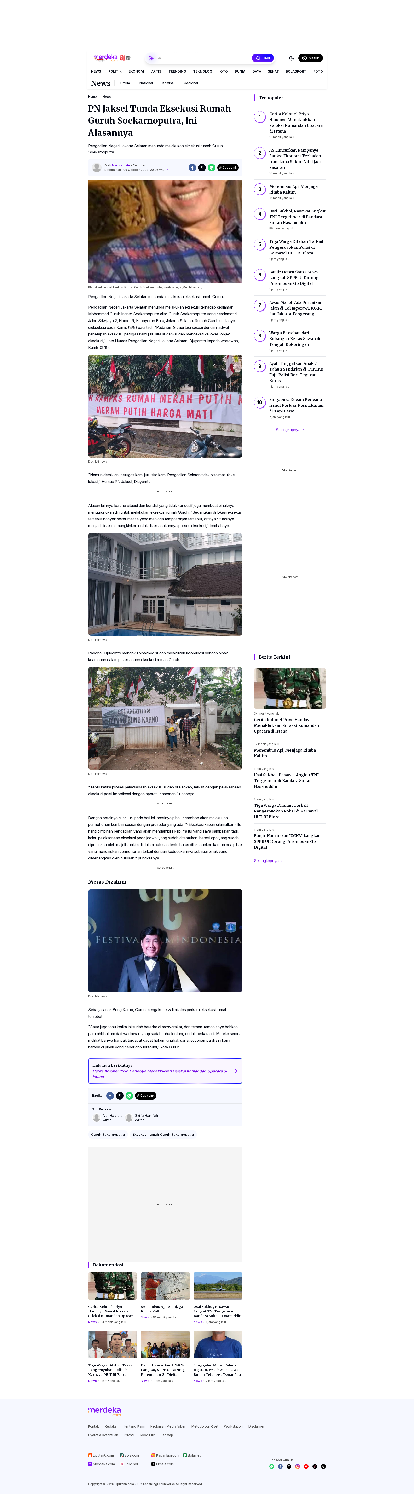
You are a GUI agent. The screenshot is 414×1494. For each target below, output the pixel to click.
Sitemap (167, 1435)
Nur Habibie (121, 165)
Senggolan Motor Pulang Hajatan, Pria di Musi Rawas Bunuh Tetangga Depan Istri (218, 1370)
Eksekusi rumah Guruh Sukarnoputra (163, 1134)
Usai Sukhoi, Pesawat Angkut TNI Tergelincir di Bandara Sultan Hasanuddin (217, 1311)
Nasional (146, 83)
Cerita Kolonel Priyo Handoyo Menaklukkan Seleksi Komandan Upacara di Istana (111, 1311)
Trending (177, 71)
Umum (125, 83)
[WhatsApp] (271, 1466)
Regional (191, 83)
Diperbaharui (134, 169)
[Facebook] (280, 1466)
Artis (156, 71)
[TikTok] (314, 1466)
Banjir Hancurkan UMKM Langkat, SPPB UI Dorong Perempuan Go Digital (163, 1370)
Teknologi (203, 71)
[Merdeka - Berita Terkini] (112, 58)
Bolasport (296, 71)
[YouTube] (306, 1466)
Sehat (273, 71)
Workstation (233, 1426)
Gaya (256, 71)
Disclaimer (256, 1426)
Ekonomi (137, 71)
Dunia (240, 71)
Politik (115, 71)
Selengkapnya (288, 429)
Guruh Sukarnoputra (108, 1134)
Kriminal (168, 83)
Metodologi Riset (204, 1426)
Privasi (129, 1435)
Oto (224, 71)
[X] (289, 1466)
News (96, 71)
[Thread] (323, 1466)
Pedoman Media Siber (168, 1426)
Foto (318, 71)
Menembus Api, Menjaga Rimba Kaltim (162, 1309)
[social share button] (192, 167)
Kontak (93, 1426)
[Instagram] (297, 1466)
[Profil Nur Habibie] (97, 167)
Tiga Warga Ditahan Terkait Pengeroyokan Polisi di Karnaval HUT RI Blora (111, 1370)
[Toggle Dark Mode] (291, 58)
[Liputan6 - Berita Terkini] (104, 1411)
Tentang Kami (134, 1426)
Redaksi (111, 1426)
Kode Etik (147, 1435)
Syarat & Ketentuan (103, 1435)
